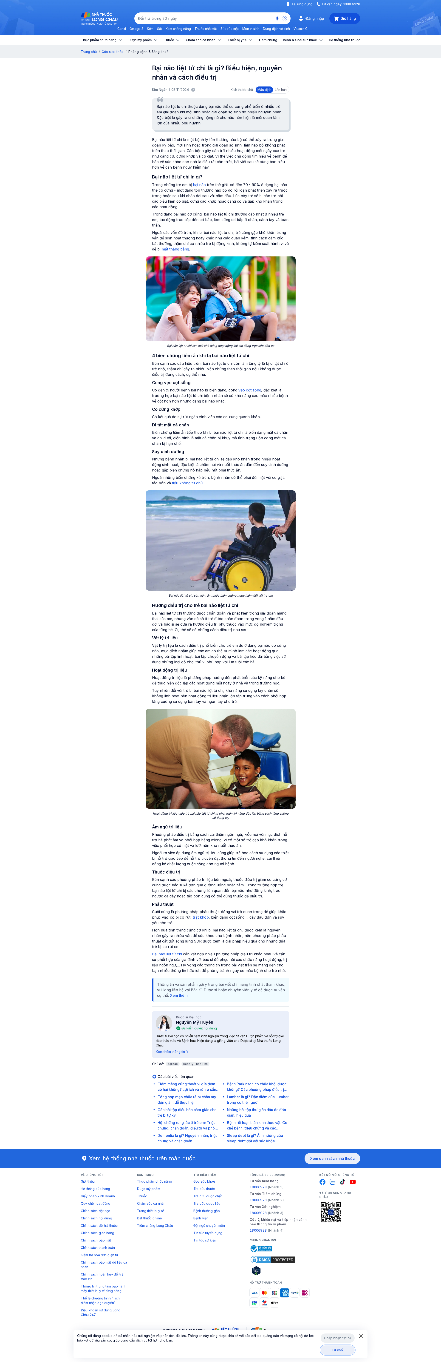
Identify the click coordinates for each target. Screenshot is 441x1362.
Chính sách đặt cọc (95, 1211)
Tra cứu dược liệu (206, 1203)
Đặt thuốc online (149, 1218)
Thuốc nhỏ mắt (206, 29)
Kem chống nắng (178, 29)
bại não (199, 184)
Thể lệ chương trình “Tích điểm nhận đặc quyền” (100, 1300)
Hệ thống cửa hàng (95, 1189)
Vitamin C (301, 29)
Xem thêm (179, 995)
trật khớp (201, 917)
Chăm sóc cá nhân (151, 1203)
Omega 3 (136, 29)
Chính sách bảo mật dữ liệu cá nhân (104, 1264)
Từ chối (338, 1350)
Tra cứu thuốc (204, 1189)
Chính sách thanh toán (98, 1248)
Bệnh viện (200, 1218)
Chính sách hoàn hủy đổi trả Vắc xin (102, 1276)
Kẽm (150, 29)
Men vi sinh (250, 29)
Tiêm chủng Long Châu (155, 1225)
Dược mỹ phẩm (148, 1189)
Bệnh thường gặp (206, 1211)
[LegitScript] (273, 1270)
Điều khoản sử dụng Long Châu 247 (100, 1312)
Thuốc (142, 1196)
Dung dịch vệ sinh (276, 29)
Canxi (121, 29)
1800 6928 (351, 4)
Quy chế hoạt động (95, 1203)
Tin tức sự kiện (204, 1240)
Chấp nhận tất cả (337, 1338)
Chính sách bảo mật (96, 1240)
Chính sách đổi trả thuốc (99, 1225)
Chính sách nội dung (96, 1218)
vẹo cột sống (249, 390)
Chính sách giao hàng (97, 1233)
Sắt (159, 29)
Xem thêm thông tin (170, 1052)
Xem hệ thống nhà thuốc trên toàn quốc (142, 1158)
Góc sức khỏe (113, 52)
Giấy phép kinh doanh (98, 1196)
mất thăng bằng (175, 249)
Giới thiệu (88, 1181)
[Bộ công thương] (261, 1248)
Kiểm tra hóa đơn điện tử (99, 1255)
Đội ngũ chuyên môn (209, 1225)
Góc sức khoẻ (204, 1181)
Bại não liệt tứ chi (167, 954)
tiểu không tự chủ (187, 483)
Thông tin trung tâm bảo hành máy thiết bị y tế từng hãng (103, 1288)
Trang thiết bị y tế (150, 1211)
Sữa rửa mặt (229, 29)
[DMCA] (273, 1259)
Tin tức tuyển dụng (208, 1233)
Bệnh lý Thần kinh (195, 1064)
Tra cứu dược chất (207, 1196)
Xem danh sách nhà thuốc (332, 1158)
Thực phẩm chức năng (154, 1181)
